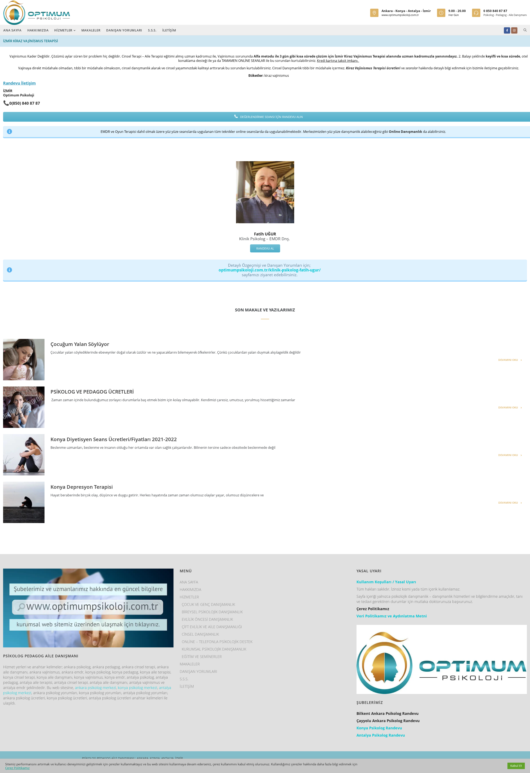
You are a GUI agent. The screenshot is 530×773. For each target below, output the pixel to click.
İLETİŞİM (169, 30)
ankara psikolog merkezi (95, 687)
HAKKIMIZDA (38, 30)
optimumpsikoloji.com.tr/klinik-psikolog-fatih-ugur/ (270, 269)
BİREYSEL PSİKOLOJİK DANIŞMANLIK (212, 611)
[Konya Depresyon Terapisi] (24, 502)
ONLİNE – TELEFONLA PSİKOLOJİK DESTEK (217, 641)
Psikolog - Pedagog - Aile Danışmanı (505, 15)
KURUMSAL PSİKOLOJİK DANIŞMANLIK (214, 649)
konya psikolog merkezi (137, 687)
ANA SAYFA (12, 30)
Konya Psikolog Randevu (379, 727)
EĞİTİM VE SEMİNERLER (202, 656)
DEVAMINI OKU (508, 360)
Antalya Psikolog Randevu (381, 735)
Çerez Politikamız (17, 768)
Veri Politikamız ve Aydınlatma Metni (392, 615)
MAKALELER (91, 30)
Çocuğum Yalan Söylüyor (80, 344)
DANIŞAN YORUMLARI (124, 30)
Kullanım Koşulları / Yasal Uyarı (386, 581)
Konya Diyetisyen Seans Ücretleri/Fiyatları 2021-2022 (114, 439)
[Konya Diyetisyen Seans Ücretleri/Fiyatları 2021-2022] (24, 454)
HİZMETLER (63, 30)
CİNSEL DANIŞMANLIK (200, 634)
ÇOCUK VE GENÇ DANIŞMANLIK (208, 604)
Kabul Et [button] (516, 766)
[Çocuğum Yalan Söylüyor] (24, 359)
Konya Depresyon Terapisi (82, 486)
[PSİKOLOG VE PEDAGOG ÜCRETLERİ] (24, 407)
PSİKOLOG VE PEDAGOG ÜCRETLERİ (92, 391)
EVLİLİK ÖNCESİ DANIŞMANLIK (207, 619)
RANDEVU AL (265, 248)
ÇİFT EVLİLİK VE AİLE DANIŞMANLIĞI (212, 626)
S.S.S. (152, 30)
